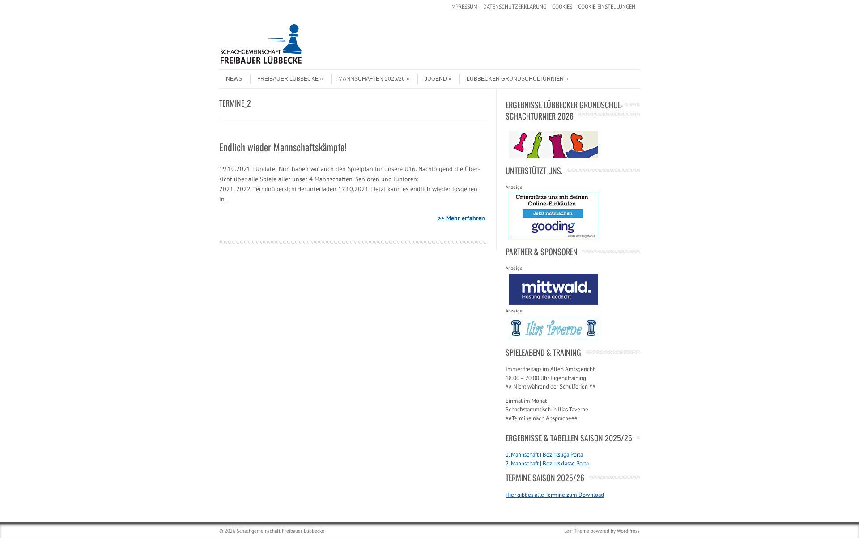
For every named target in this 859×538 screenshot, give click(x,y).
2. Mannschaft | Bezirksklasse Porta (547, 463)
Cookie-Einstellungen (606, 6)
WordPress (628, 531)
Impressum (463, 6)
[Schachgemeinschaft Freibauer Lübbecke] (286, 62)
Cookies (562, 6)
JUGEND (436, 79)
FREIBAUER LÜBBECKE (288, 79)
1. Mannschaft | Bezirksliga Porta (544, 454)
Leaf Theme (576, 531)
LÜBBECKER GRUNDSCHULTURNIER (515, 79)
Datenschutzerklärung (514, 6)
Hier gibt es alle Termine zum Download (555, 495)
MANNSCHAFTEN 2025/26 (371, 79)
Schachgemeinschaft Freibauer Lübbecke (280, 531)
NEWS (234, 79)
